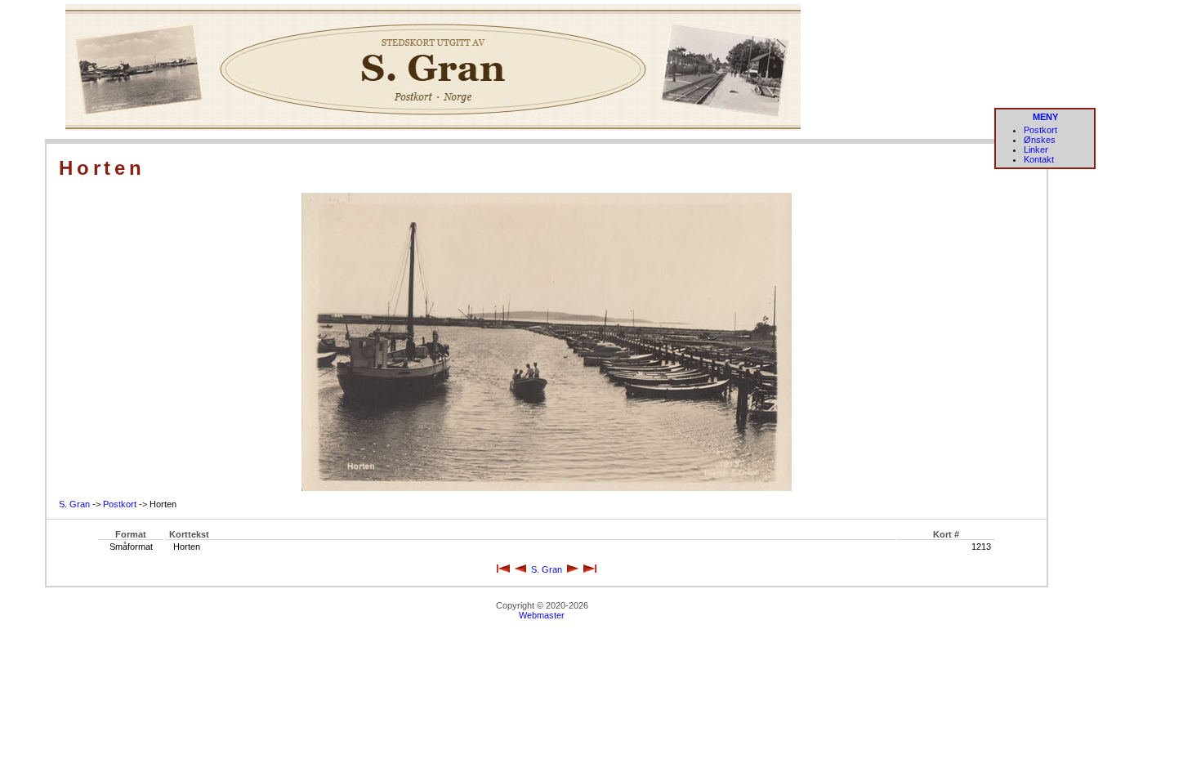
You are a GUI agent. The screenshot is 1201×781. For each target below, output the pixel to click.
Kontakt (1039, 159)
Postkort (1040, 130)
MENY (1045, 117)
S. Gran (74, 504)
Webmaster (542, 615)
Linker (1036, 149)
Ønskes (1040, 140)
